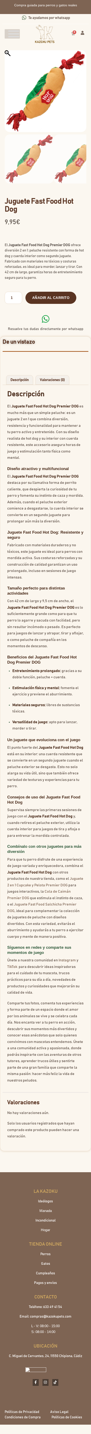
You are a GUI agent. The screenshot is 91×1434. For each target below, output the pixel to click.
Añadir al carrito (51, 298)
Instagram (67, 960)
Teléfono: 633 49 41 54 (45, 1307)
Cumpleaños (45, 1273)
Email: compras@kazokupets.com (45, 1316)
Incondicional (45, 1220)
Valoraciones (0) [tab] (52, 380)
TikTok (12, 967)
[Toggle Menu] (13, 33)
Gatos (45, 1263)
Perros (45, 1254)
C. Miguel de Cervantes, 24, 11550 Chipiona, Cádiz (45, 1356)
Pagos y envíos (45, 1283)
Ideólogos (45, 1201)
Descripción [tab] (19, 380)
